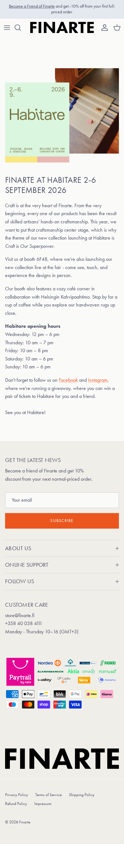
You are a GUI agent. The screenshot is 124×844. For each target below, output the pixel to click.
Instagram (97, 380)
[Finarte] (62, 27)
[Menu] (7, 28)
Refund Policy (16, 803)
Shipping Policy (81, 794)
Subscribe (61, 520)
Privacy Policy (16, 794)
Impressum (43, 803)
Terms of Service (48, 794)
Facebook (68, 380)
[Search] (21, 28)
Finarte (24, 822)
